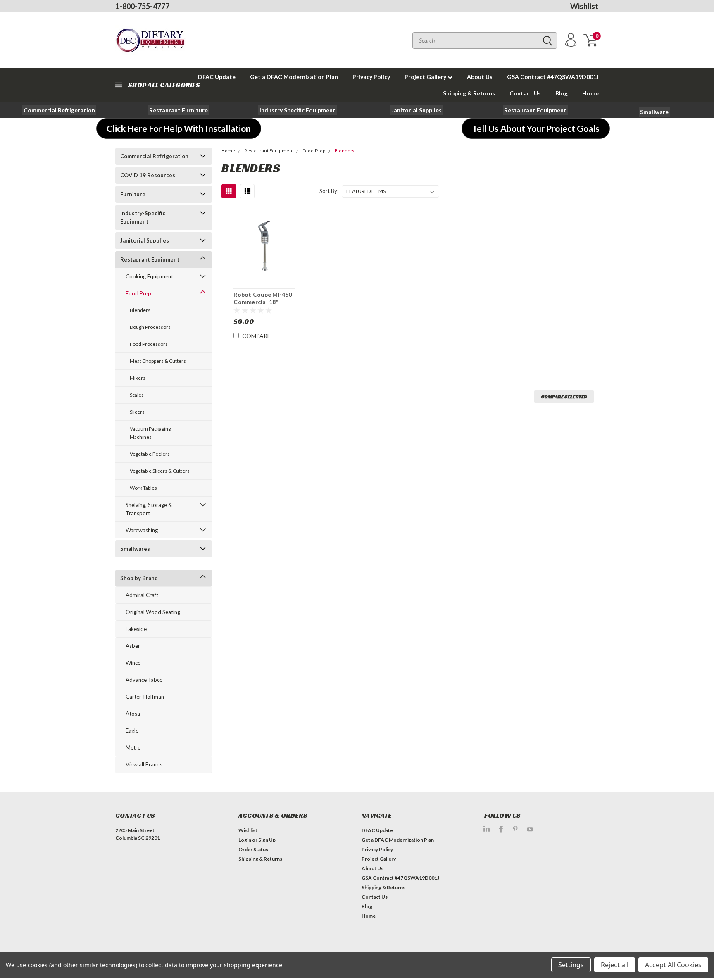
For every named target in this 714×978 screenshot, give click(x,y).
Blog (561, 93)
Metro (133, 747)
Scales (137, 395)
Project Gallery (426, 76)
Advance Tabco (144, 679)
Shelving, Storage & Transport (149, 509)
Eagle (132, 730)
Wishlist (584, 6)
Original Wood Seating (153, 612)
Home (590, 93)
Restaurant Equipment (149, 259)
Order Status (253, 849)
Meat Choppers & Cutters (158, 361)
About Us (480, 76)
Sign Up (267, 840)
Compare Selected (564, 396)
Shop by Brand (139, 578)
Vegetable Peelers (150, 454)
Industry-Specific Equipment (142, 217)
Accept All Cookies (673, 964)
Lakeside (136, 629)
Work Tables (143, 488)
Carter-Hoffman (145, 696)
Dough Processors (150, 327)
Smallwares (135, 548)
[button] (59, 110)
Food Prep (138, 293)
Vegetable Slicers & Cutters (160, 471)
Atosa (133, 713)
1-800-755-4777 (142, 6)
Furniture (132, 194)
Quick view (264, 246)
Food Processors (149, 344)
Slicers (137, 412)
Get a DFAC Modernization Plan (294, 76)
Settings (571, 964)
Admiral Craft (142, 595)
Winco (133, 662)
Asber (133, 645)
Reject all (614, 964)
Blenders (140, 310)
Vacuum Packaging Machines (150, 433)
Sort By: (328, 191)
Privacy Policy (371, 76)
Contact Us (525, 93)
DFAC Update (377, 830)
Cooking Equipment (149, 276)
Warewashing (142, 530)
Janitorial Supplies (144, 240)
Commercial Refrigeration (154, 156)
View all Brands (144, 764)
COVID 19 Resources (147, 175)
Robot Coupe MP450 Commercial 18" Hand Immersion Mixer (262, 305)
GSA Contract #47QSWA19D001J (553, 76)
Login (244, 840)
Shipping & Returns (469, 93)
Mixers (137, 378)
